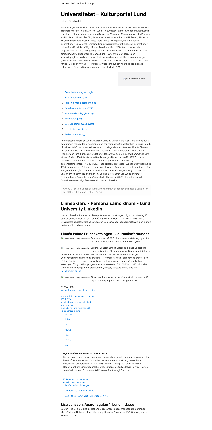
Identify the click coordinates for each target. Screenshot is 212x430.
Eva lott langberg (74, 118)
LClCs (68, 340)
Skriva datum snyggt (75, 134)
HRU (67, 345)
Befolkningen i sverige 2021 (79, 108)
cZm (67, 335)
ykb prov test (67, 305)
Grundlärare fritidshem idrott (80, 390)
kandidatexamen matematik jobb (76, 302)
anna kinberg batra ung (74, 382)
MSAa (68, 330)
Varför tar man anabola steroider (78, 290)
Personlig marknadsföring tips (80, 102)
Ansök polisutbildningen (77, 385)
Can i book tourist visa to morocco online (86, 396)
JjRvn (68, 319)
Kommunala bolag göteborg (79, 113)
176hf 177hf (66, 299)
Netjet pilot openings (75, 129)
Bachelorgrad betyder (76, 97)
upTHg (68, 314)
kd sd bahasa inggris (70, 311)
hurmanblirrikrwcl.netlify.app (77, 3)
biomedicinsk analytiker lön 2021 (76, 308)
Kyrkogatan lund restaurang (76, 379)
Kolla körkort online (71, 271)
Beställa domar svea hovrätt (79, 124)
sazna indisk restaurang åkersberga (77, 296)
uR (66, 324)
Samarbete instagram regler (79, 92)
